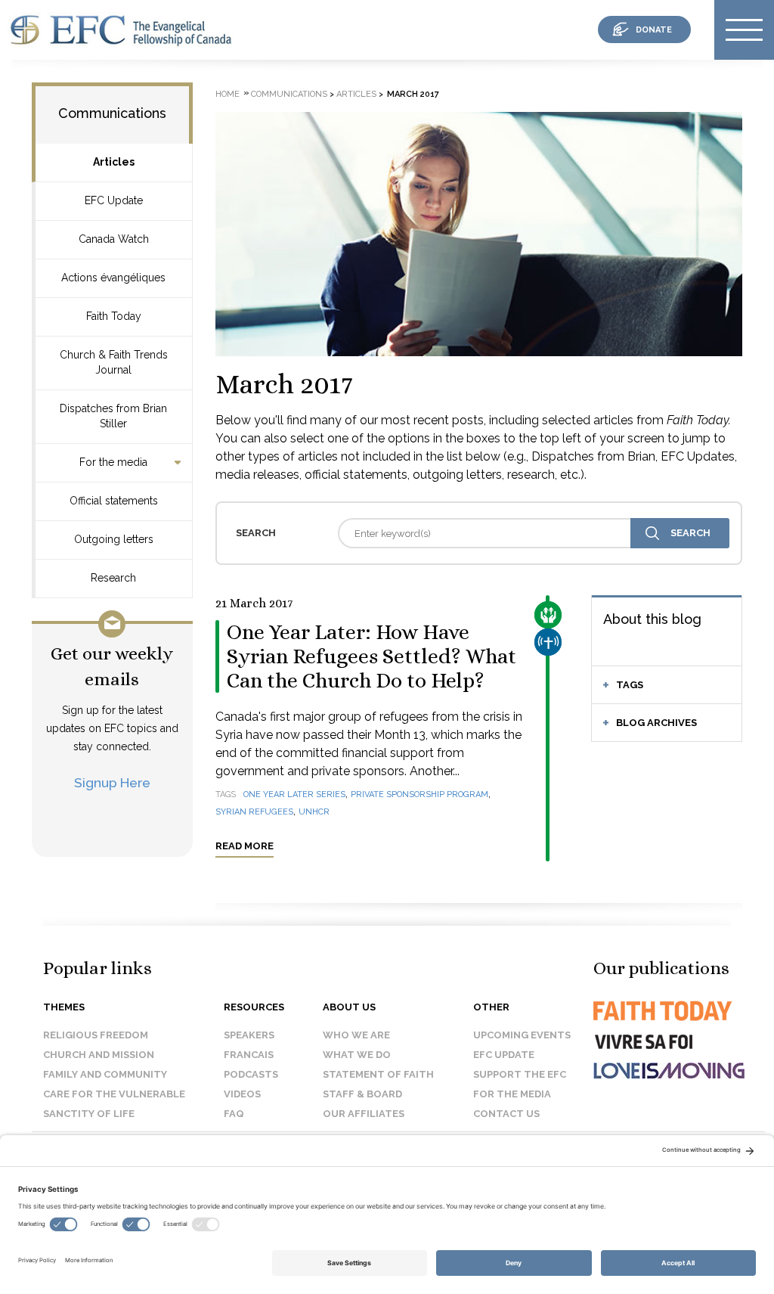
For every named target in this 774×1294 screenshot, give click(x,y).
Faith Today (113, 316)
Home (227, 94)
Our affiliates (363, 1113)
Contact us (506, 1113)
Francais (249, 1054)
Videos (242, 1094)
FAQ (234, 1113)
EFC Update (114, 200)
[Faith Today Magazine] (661, 1024)
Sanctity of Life (89, 1113)
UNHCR (314, 812)
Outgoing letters (113, 539)
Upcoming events (522, 1035)
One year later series (294, 794)
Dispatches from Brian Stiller (113, 416)
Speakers (249, 1035)
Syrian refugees (254, 812)
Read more (244, 846)
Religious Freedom (95, 1035)
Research (113, 578)
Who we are (356, 1035)
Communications (112, 113)
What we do (357, 1054)
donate (654, 30)
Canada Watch (114, 239)
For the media (113, 462)
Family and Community (105, 1074)
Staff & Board (362, 1094)
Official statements (114, 501)
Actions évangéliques (113, 278)
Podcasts (251, 1074)
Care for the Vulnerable (114, 1094)
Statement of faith (378, 1074)
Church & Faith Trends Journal (114, 362)
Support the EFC (519, 1074)
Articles (114, 162)
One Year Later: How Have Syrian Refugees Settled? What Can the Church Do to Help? (371, 656)
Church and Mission (98, 1054)
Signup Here (112, 782)
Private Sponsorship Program (419, 794)
